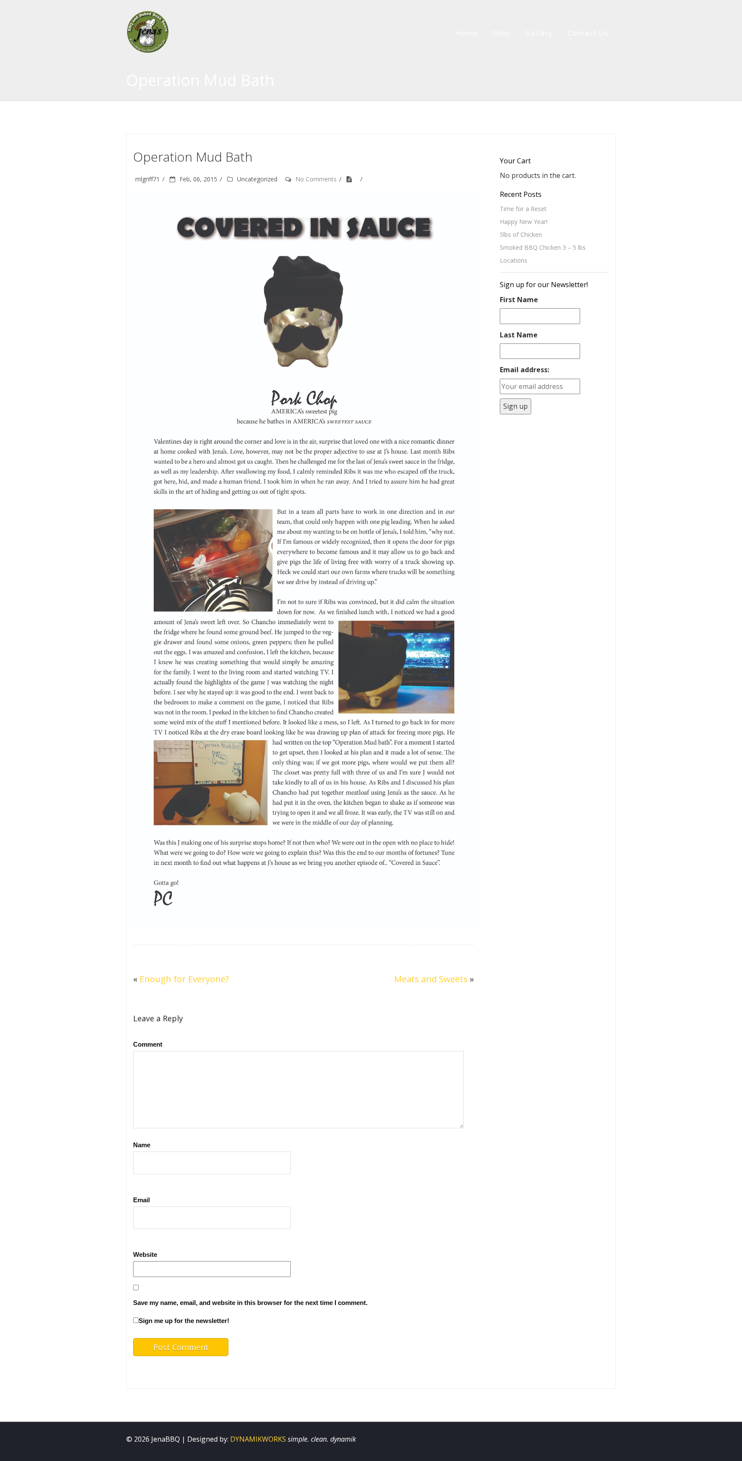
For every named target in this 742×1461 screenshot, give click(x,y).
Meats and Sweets (431, 979)
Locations (513, 260)
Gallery (539, 33)
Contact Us (588, 33)
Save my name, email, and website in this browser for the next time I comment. (250, 1302)
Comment (147, 1044)
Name (141, 1145)
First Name (519, 299)
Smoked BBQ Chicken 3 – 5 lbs (543, 247)
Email (141, 1200)
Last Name (519, 335)
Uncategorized (257, 179)
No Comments (316, 179)
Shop (501, 33)
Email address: (524, 369)
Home (466, 33)
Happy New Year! (523, 221)
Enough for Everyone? (184, 979)
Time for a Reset (523, 209)
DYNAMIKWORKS (258, 1439)
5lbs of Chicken (521, 234)
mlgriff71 (147, 179)
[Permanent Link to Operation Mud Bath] (352, 179)
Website (145, 1254)
